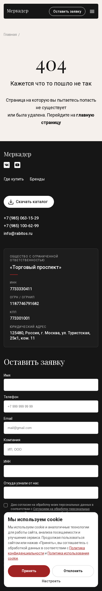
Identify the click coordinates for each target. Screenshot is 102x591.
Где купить (14, 179)
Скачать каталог (32, 201)
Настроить (51, 581)
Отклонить (73, 571)
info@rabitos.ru (18, 233)
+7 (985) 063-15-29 (21, 218)
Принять (29, 571)
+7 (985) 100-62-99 (21, 225)
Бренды (37, 179)
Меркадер (17, 11)
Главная (10, 35)
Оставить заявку (67, 11)
